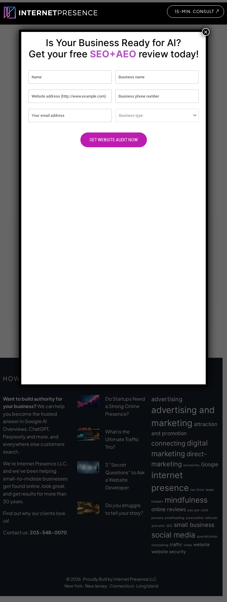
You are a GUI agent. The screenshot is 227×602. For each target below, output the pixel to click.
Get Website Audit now (114, 139)
